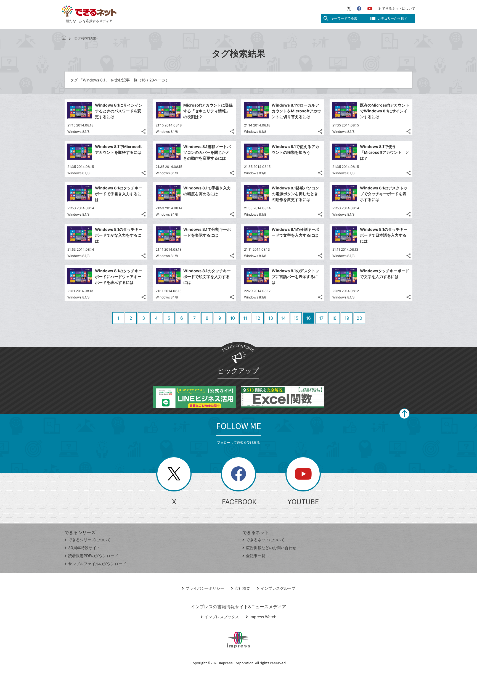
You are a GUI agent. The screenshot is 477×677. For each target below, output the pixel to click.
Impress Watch (263, 616)
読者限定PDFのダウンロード (93, 555)
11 (245, 318)
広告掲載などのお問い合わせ (271, 547)
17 (321, 318)
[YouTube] (369, 8)
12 (258, 318)
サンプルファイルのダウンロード (97, 563)
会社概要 (242, 588)
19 (346, 318)
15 (296, 318)
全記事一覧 (255, 555)
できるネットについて (398, 8)
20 (359, 318)
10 (232, 318)
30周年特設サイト (84, 547)
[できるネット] (64, 38)
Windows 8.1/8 (78, 131)
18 (334, 318)
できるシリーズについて (89, 539)
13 (270, 318)
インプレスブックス (221, 616)
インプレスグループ (278, 588)
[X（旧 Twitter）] (349, 8)
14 (283, 318)
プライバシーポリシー (205, 588)
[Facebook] (359, 8)
